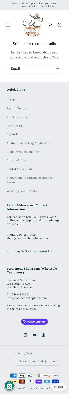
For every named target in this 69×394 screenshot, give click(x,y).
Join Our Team (17, 117)
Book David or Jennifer (23, 152)
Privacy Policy (17, 160)
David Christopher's (27, 388)
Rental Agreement (19, 169)
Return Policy (16, 108)
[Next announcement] (62, 4)
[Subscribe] (57, 68)
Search (11, 100)
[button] (8, 24)
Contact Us (15, 126)
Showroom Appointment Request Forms (30, 180)
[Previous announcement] (6, 4)
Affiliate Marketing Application (29, 143)
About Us (13, 134)
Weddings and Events (22, 191)
